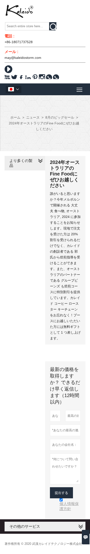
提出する (61, 493)
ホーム (15, 117)
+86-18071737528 (19, 42)
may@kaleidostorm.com (23, 58)
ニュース (33, 117)
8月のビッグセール (59, 117)
